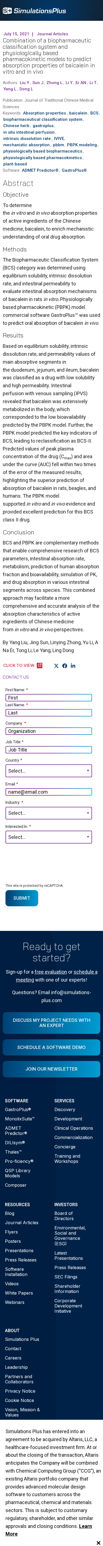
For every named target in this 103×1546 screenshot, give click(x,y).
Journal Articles (21, 1222)
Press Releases (21, 1260)
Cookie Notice (19, 1400)
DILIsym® (15, 1142)
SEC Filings (65, 1277)
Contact (13, 1348)
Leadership (16, 1367)
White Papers (19, 1293)
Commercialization (73, 1137)
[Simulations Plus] (34, 10)
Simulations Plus (22, 1339)
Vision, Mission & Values (22, 1412)
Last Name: (16, 705)
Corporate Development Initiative (68, 1306)
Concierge (65, 1146)
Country (13, 760)
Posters (13, 1241)
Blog (9, 1213)
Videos (12, 1283)
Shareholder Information (67, 1288)
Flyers (11, 1232)
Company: (15, 723)
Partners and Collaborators (19, 1379)
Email (11, 784)
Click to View (18, 665)
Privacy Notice (20, 1391)
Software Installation (16, 1271)
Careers (13, 1358)
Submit (21, 898)
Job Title (14, 742)
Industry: (14, 802)
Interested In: (18, 826)
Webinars (14, 1302)
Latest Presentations (68, 1255)
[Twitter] (56, 666)
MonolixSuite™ (20, 1119)
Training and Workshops (67, 1158)
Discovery (64, 1109)
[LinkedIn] (73, 666)
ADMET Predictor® (16, 1130)
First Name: (16, 690)
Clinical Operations (73, 1128)
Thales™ (13, 1152)
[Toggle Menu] (93, 10)
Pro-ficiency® (19, 1161)
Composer (16, 1185)
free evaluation (51, 972)
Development (68, 1119)
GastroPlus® (18, 1109)
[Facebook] (65, 666)
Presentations (19, 1250)
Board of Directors (64, 1216)
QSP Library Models (17, 1173)
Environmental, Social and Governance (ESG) (70, 1235)
